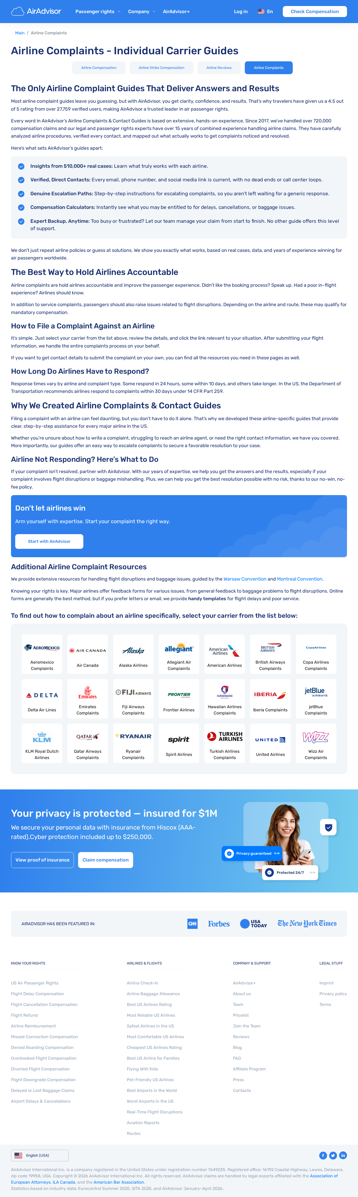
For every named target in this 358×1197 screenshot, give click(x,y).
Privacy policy (333, 993)
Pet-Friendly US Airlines (150, 1079)
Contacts (242, 1090)
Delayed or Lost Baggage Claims (42, 1090)
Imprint (326, 983)
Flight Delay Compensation (37, 993)
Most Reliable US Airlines (151, 1015)
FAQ (237, 1058)
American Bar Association (119, 1182)
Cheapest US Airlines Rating (154, 1047)
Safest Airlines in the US (150, 1025)
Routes (133, 1133)
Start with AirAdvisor (49, 541)
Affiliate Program (249, 1068)
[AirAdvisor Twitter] (333, 1156)
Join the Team (247, 1025)
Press (238, 1079)
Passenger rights (95, 11)
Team (238, 1004)
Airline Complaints (269, 68)
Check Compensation (315, 11)
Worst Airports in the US (150, 1101)
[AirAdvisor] (37, 11)
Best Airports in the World (152, 1090)
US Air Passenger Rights (34, 983)
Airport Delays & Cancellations (40, 1101)
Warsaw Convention (245, 579)
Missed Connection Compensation (44, 1036)
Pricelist (241, 1015)
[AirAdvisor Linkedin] (343, 1155)
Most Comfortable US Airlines (155, 1036)
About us (242, 993)
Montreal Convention (299, 579)
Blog (237, 1047)
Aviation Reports (143, 1122)
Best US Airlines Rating (149, 1004)
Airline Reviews (219, 68)
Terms (325, 1004)
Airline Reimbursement (33, 1025)
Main (20, 32)
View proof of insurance (42, 860)
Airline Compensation (98, 68)
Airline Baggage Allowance (153, 993)
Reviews (241, 1036)
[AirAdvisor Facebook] (323, 1156)
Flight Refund (24, 1015)
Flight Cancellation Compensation (44, 1004)
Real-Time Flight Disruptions (154, 1111)
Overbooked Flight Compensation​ (44, 1058)
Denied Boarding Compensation (42, 1047)
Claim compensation (106, 860)
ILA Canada (64, 1182)
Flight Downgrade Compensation (43, 1079)
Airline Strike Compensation (161, 68)
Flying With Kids (142, 1068)
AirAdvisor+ (176, 11)
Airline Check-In (142, 983)
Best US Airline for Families (153, 1058)
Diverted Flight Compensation (40, 1068)
